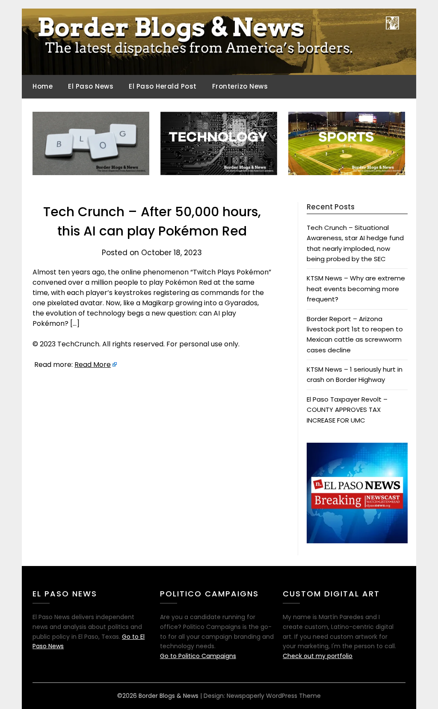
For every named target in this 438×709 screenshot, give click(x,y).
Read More (92, 364)
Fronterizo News (240, 86)
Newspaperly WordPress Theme (274, 695)
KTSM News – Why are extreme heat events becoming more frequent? (356, 289)
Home (43, 86)
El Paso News (90, 86)
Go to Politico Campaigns (198, 656)
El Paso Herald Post (163, 86)
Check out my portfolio (317, 656)
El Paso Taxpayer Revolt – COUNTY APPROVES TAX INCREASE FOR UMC (347, 410)
